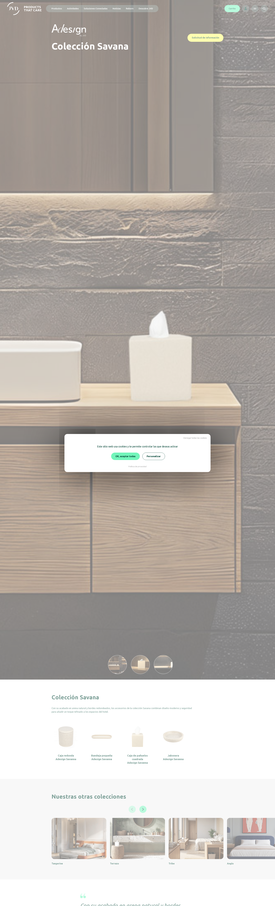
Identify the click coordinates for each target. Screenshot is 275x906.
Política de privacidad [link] (137, 466)
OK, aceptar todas (125, 456)
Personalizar (154, 456)
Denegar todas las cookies (195, 438)
